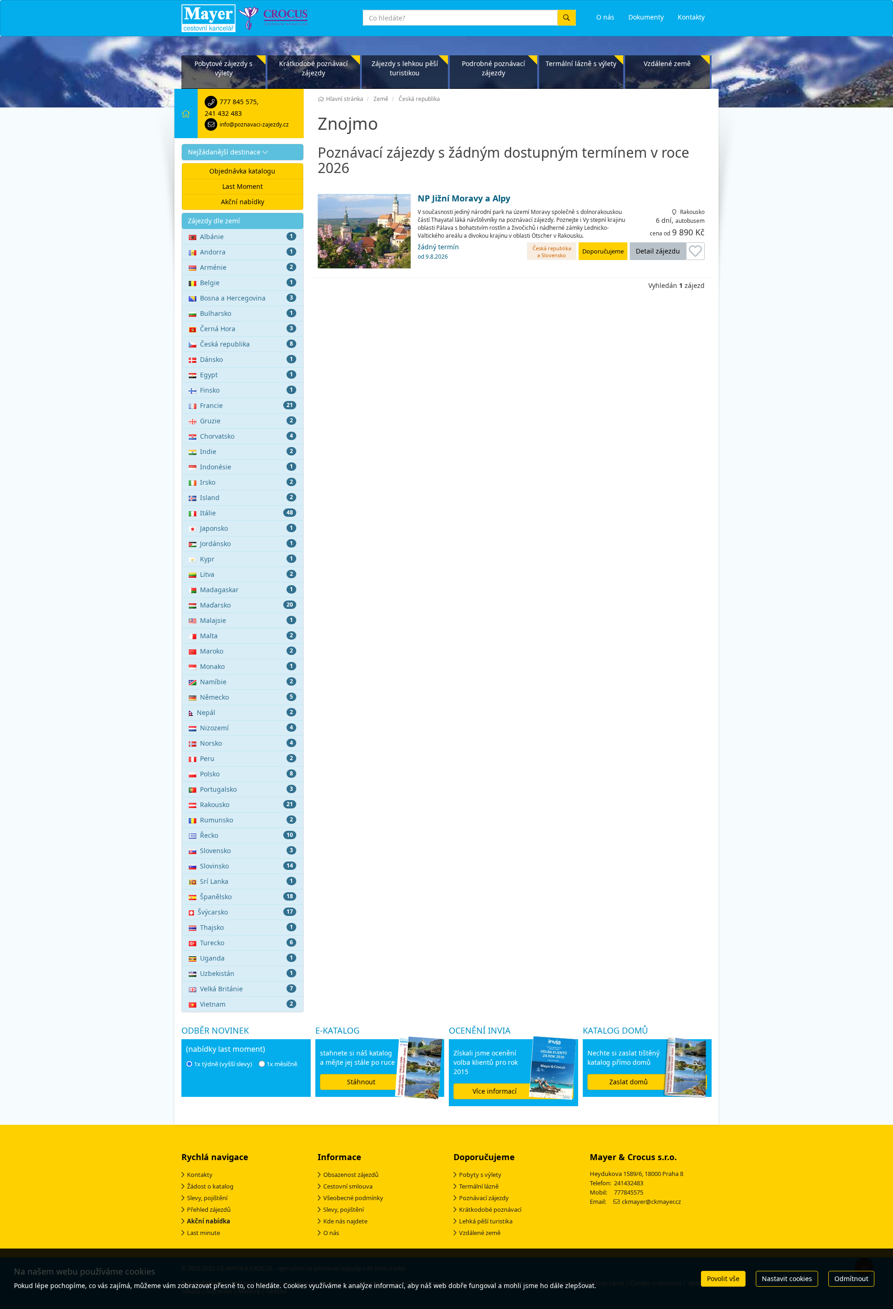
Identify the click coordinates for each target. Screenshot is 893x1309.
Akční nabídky (242, 201)
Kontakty (200, 1174)
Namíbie (246, 681)
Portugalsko (246, 789)
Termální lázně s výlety (581, 63)
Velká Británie (246, 988)
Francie (246, 405)
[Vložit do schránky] (695, 251)
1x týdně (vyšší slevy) (223, 1064)
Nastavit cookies (787, 1278)
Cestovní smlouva (348, 1186)
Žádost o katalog (210, 1186)
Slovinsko (246, 866)
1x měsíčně (282, 1064)
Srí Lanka (246, 881)
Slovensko (246, 850)
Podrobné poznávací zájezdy (493, 68)
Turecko (246, 942)
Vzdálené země (667, 63)
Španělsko (246, 896)
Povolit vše (723, 1278)
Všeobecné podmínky (353, 1198)
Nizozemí (246, 727)
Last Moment (242, 186)
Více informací (495, 1091)
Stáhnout (361, 1081)
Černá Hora (246, 328)
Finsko (246, 390)
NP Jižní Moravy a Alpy (464, 198)
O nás (331, 1233)
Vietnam (246, 1004)
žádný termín (438, 251)
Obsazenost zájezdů (351, 1174)
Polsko (246, 773)
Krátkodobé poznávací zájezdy (313, 68)
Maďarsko (246, 605)
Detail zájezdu (658, 251)
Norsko (246, 743)
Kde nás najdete (345, 1221)
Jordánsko (246, 543)
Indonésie (246, 466)
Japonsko (246, 528)
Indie (246, 451)
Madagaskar (246, 589)
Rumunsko (246, 819)
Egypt (246, 374)
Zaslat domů (628, 1081)
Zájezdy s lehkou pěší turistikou (405, 68)
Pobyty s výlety (480, 1174)
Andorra (246, 251)
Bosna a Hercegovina (246, 298)
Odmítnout (851, 1278)
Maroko (246, 651)
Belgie (246, 282)
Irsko (246, 482)
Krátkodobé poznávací (490, 1209)
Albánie (246, 236)
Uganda (246, 958)
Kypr (246, 558)
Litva (246, 574)
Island (246, 497)
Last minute (203, 1233)
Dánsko (246, 359)
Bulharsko (246, 313)
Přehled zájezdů (209, 1209)
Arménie (246, 267)
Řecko (246, 835)
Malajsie (246, 620)
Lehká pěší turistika (486, 1221)
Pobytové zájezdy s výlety (223, 68)
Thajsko (246, 927)
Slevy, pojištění (207, 1198)
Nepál (245, 712)
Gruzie (246, 420)
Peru (246, 758)
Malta (246, 635)
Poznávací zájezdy (484, 1198)
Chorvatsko (246, 436)
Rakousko (246, 804)
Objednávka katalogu (242, 171)
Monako (246, 666)
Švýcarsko (245, 912)
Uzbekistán (246, 973)
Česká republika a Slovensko (552, 252)
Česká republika (246, 344)
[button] (242, 152)
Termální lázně (479, 1186)
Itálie (246, 512)
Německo (246, 697)
